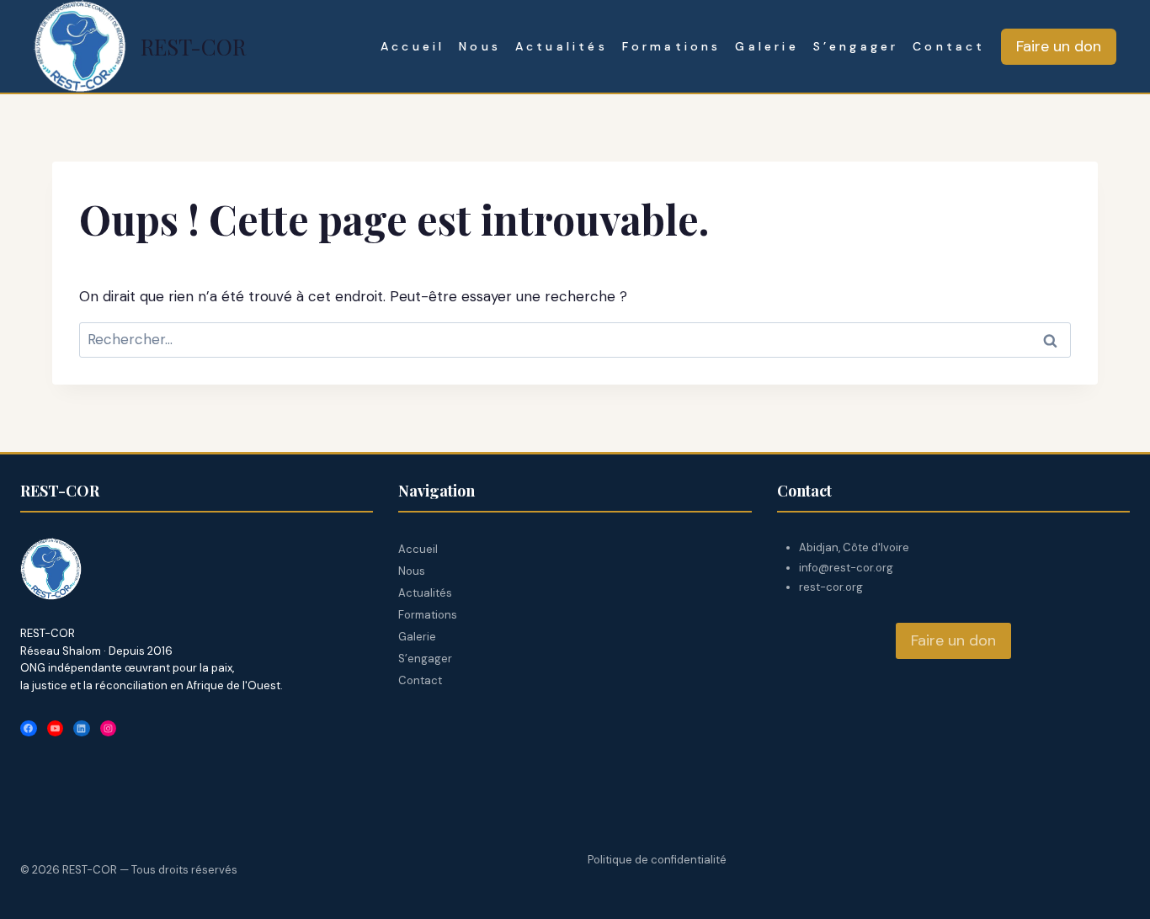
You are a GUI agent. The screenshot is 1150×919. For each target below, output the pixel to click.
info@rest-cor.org (846, 567)
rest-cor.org (831, 587)
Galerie (766, 46)
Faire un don (1058, 46)
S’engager (856, 46)
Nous (480, 46)
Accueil (413, 46)
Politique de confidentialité (657, 860)
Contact (949, 46)
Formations (671, 46)
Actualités (561, 46)
